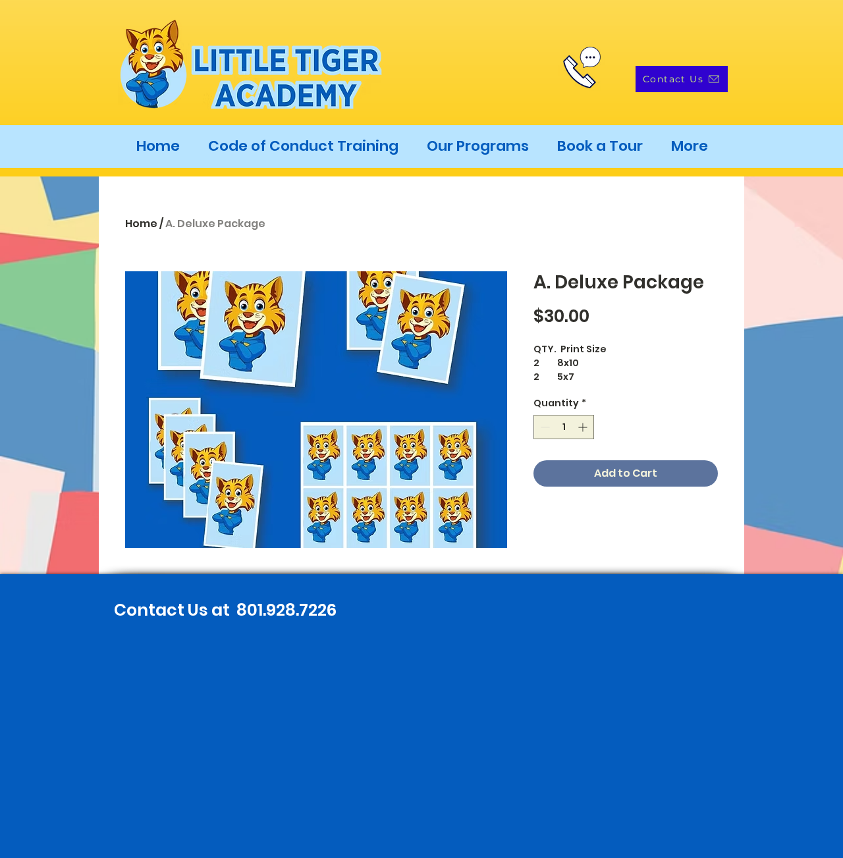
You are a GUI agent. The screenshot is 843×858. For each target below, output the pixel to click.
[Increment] (584, 427)
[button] (477, 146)
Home (141, 223)
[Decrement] (543, 427)
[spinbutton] (564, 427)
